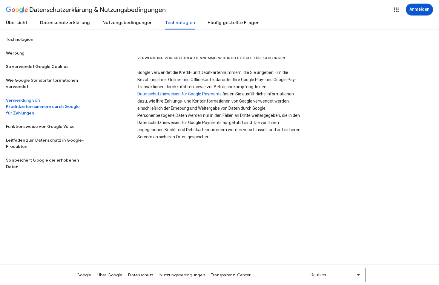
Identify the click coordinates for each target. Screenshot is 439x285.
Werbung (15, 53)
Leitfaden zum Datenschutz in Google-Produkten (45, 143)
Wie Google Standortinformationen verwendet (42, 83)
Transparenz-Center (231, 275)
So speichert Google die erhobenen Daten (42, 163)
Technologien (180, 22)
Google (83, 275)
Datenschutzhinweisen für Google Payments (179, 94)
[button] (396, 10)
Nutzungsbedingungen (127, 22)
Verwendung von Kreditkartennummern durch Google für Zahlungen (43, 106)
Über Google (109, 275)
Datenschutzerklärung (65, 22)
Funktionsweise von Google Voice (40, 126)
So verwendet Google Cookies (37, 66)
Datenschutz (141, 275)
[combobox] (336, 275)
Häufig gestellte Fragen (234, 22)
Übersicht (16, 22)
